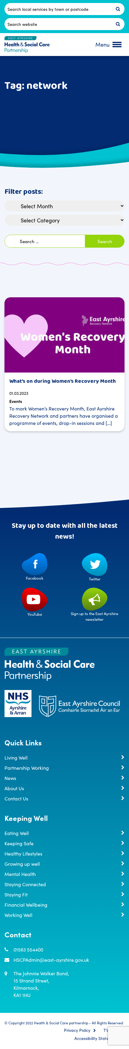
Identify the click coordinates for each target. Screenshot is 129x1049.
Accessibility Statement (96, 1038)
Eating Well (16, 833)
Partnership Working (26, 767)
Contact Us (16, 798)
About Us (14, 788)
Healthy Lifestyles (23, 853)
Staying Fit (16, 894)
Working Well (18, 914)
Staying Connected (25, 884)
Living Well (16, 757)
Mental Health (20, 874)
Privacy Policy (77, 1030)
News (10, 778)
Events (15, 401)
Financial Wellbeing (25, 904)
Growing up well (22, 863)
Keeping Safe (19, 843)
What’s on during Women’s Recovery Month (62, 381)
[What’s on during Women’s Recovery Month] (64, 335)
